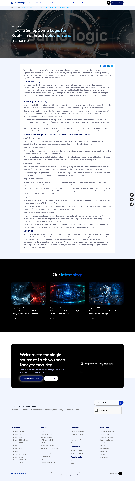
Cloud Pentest (45, 457)
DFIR (43, 459)
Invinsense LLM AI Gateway (20, 463)
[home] (18, 2)
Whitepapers (104, 454)
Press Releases (105, 448)
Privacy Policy (66, 475)
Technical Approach (107, 437)
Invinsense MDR (16, 448)
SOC (42, 431)
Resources (103, 451)
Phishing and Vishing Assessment (52, 454)
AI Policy (58, 475)
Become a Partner (77, 453)
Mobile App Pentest (47, 446)
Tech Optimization (47, 434)
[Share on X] (112, 66)
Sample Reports (105, 434)
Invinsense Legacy (77, 434)
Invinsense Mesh (16, 434)
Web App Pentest (47, 440)
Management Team (77, 440)
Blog (18, 7)
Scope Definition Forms (108, 431)
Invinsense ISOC (16, 437)
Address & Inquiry (76, 450)
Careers (73, 443)
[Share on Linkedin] (108, 66)
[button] (33, 3)
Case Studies (104, 443)
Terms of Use (76, 475)
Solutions (74, 461)
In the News (74, 437)
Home (13, 7)
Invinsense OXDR (17, 443)
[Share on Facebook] (104, 66)
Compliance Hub (46, 437)
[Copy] (101, 66)
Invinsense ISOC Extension (20, 440)
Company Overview (77, 431)
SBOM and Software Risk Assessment (49, 450)
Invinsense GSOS (17, 446)
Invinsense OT (16, 451)
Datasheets (104, 457)
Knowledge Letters (106, 440)
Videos (102, 446)
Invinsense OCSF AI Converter (21, 460)
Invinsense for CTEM (18, 457)
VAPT (43, 443)
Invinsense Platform (18, 431)
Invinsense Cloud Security (19, 454)
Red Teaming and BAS (48, 462)
